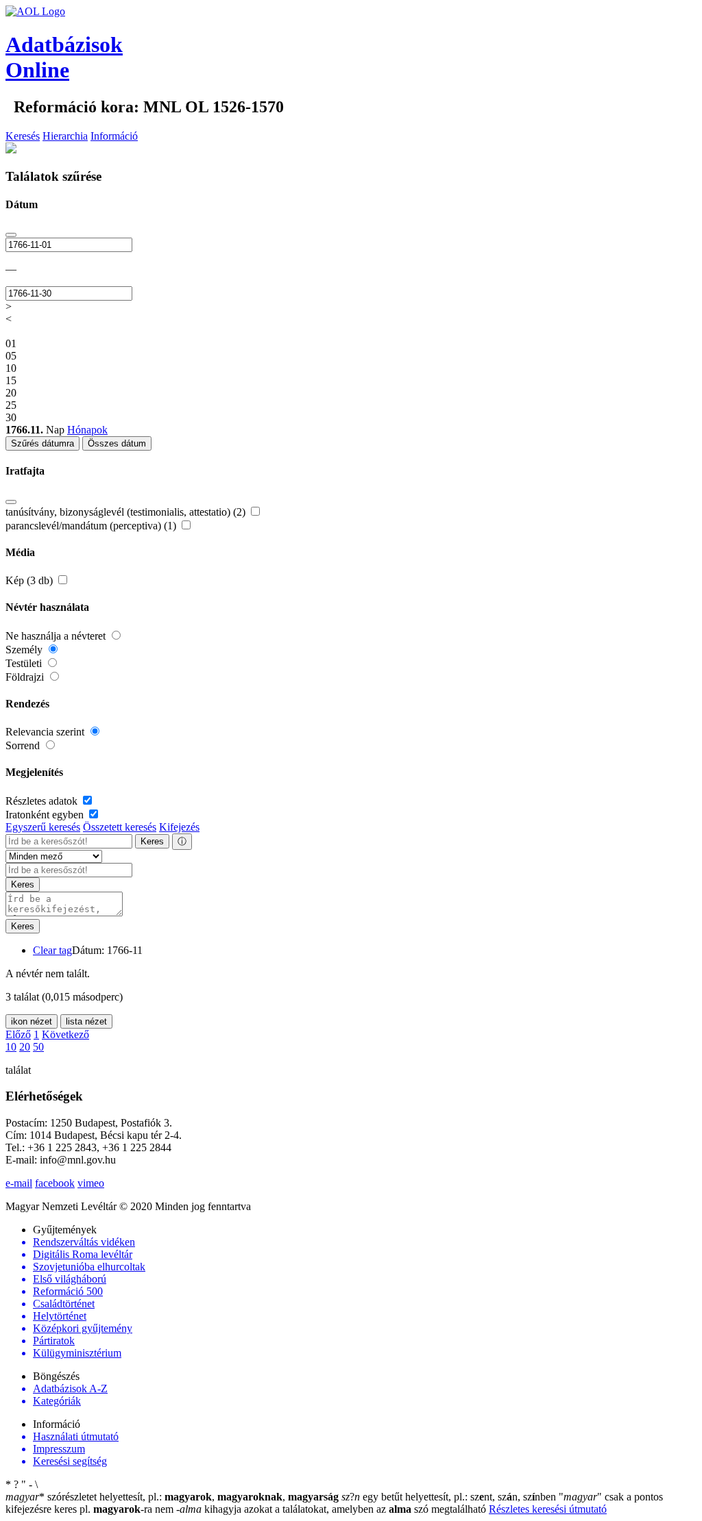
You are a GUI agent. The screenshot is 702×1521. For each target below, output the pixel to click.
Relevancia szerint (46, 732)
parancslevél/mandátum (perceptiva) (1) (92, 525)
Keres (152, 841)
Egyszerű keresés (42, 827)
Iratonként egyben (45, 814)
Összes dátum (117, 443)
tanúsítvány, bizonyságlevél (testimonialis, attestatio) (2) (126, 512)
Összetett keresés (119, 827)
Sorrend (24, 745)
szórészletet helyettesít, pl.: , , (172, 1497)
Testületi (25, 663)
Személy (25, 649)
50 (38, 1047)
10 (10, 1047)
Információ (114, 136)
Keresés (22, 136)
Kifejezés (179, 827)
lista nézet (86, 1021)
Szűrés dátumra (42, 443)
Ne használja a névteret (56, 636)
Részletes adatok (42, 801)
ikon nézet (31, 1021)
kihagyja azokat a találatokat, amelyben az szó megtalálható (332, 1509)
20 (24, 1047)
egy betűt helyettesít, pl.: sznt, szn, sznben (450, 1497)
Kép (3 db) (30, 580)
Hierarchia (65, 136)
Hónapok (87, 430)
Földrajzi (26, 677)
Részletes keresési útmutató (548, 1509)
